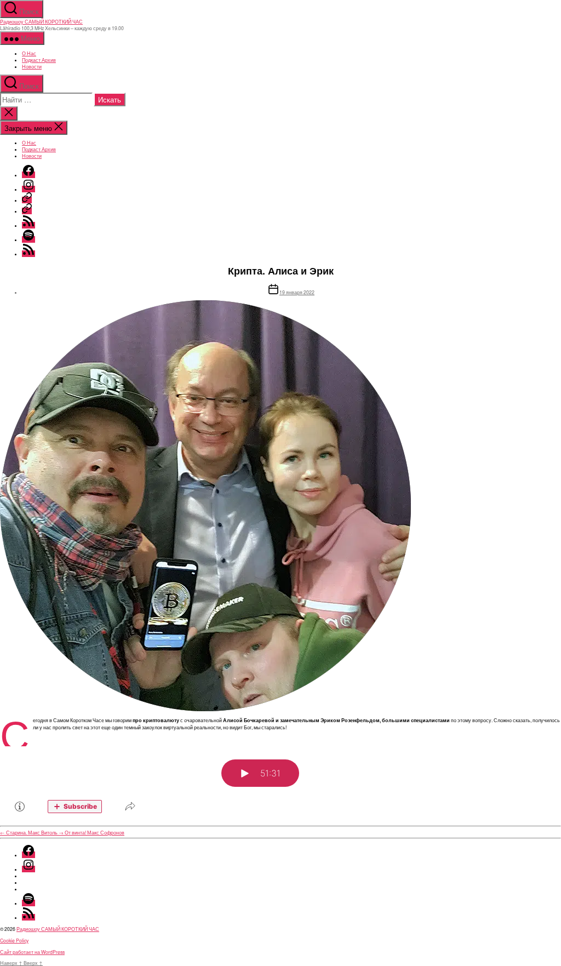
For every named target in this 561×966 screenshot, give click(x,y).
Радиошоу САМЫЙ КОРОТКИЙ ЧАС (41, 21)
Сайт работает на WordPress (32, 951)
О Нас (29, 53)
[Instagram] (28, 189)
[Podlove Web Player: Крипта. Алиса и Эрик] (280, 784)
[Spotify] (28, 239)
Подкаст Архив (39, 59)
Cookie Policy (14, 940)
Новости (32, 66)
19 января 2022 (296, 292)
